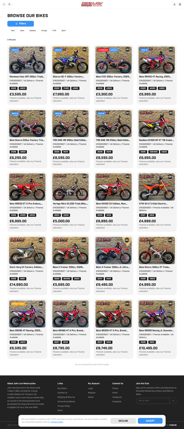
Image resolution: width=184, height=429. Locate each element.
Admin (91, 397)
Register (92, 393)
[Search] (9, 4)
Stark (64, 30)
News (60, 410)
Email (114, 393)
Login (90, 388)
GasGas (33, 30)
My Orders (62, 388)
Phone (115, 388)
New (13, 30)
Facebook (116, 402)
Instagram (117, 397)
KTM (54, 30)
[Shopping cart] (180, 4)
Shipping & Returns (66, 397)
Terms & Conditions (66, 402)
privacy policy (57, 422)
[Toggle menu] (4, 4)
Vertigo (44, 30)
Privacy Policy (63, 406)
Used (22, 30)
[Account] (174, 4)
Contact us (62, 393)
